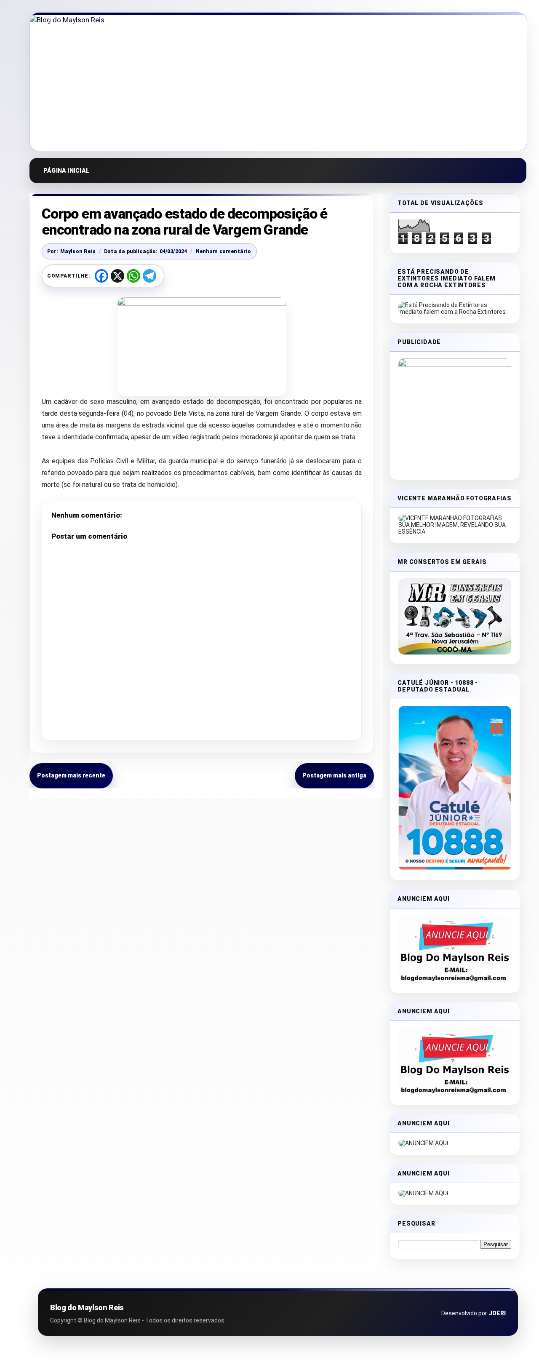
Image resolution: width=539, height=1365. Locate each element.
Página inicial (66, 170)
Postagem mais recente (71, 775)
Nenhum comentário (223, 251)
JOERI (497, 1313)
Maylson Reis (78, 251)
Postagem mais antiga (334, 775)
